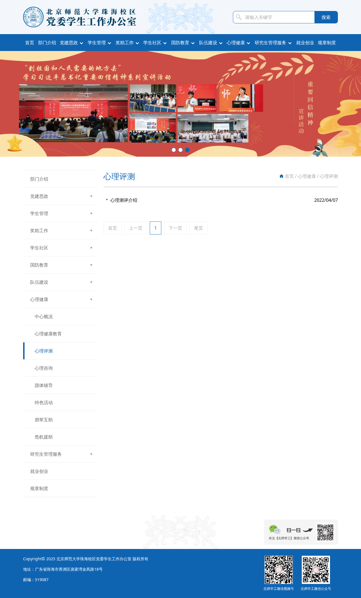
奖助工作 (125, 42)
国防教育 (180, 42)
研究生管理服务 (270, 42)
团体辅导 (44, 385)
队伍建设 (208, 42)
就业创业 (305, 42)
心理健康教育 (48, 334)
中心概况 (44, 316)
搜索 (326, 17)
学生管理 (97, 42)
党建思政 (69, 42)
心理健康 (236, 42)
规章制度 (327, 42)
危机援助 (44, 437)
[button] (173, 150)
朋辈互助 (44, 420)
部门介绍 (47, 42)
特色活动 (44, 402)
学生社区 (152, 42)
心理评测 (44, 351)
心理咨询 (44, 368)
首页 (29, 42)
